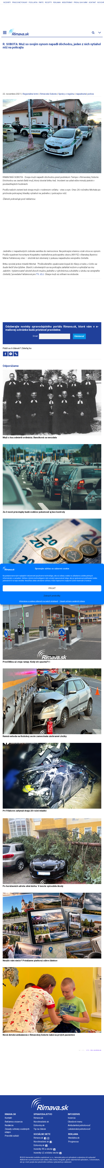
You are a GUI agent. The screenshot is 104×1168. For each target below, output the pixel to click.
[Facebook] (5, 353)
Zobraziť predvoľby (52, 596)
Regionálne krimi (30, 94)
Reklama (57, 2)
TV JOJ (40, 274)
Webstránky (67, 2)
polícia (90, 94)
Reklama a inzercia (13, 1121)
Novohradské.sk (41, 1121)
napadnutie (81, 94)
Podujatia (33, 2)
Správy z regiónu (66, 94)
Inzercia (71, 1118)
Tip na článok (40, 1129)
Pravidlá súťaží (12, 1136)
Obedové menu (75, 1121)
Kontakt (92, 2)
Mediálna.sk (73, 1138)
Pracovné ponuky (19, 2)
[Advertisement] (52, 69)
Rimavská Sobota (48, 94)
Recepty (48, 2)
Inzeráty (7, 2)
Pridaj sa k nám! (80, 2)
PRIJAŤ (52, 588)
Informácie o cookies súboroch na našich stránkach (38, 601)
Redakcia (9, 1125)
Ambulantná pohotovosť (79, 1125)
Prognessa (73, 1141)
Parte (41, 2)
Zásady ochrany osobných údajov (72, 601)
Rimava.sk (38, 1118)
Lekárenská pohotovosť (79, 1129)
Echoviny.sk (39, 1125)
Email (35, 336)
